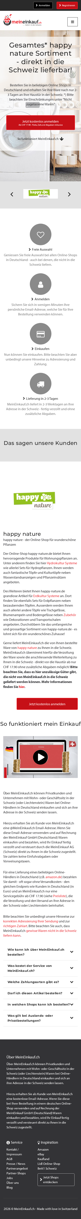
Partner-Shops (16, 1173)
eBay (41, 1154)
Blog (9, 1187)
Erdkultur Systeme (46, 596)
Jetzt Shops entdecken (51, 1179)
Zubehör (70, 615)
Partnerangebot (17, 1168)
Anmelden (44, 5)
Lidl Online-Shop (49, 1164)
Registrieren (68, 5)
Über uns (12, 1183)
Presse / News (15, 1164)
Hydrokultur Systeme (62, 563)
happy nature (27, 648)
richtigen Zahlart (15, 926)
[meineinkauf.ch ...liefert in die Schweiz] (22, 20)
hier (21, 687)
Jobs (9, 1178)
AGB (9, 1159)
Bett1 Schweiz (47, 1168)
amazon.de (54, 877)
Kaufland (43, 1159)
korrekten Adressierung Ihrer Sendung (30, 921)
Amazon (43, 1149)
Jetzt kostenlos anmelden (47, 704)
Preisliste (59, 896)
